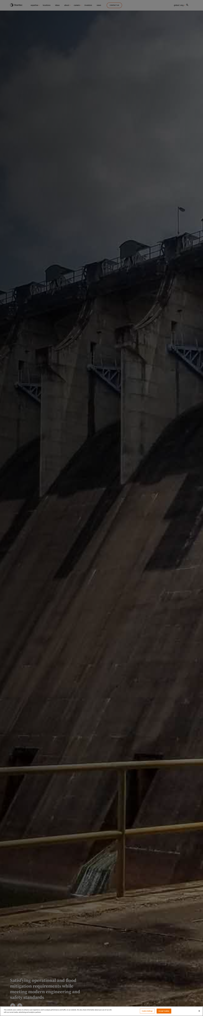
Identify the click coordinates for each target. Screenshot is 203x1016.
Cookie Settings (147, 1011)
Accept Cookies (163, 1011)
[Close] (199, 1011)
